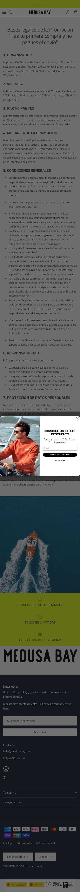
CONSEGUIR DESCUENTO (60, 454)
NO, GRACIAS (60, 460)
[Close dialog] (77, 418)
